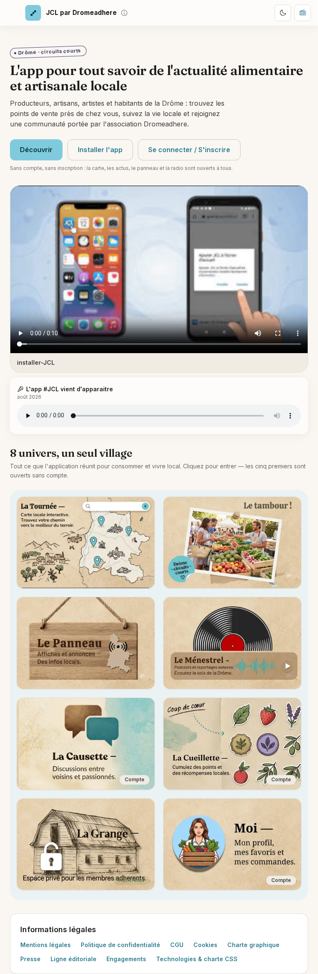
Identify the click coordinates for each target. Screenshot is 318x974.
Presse (30, 958)
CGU (176, 944)
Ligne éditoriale (73, 958)
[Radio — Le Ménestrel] (302, 13)
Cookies (205, 944)
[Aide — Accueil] (124, 13)
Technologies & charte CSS (197, 958)
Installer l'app (100, 149)
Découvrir (36, 149)
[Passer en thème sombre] (283, 13)
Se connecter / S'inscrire (189, 149)
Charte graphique (253, 944)
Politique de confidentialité (120, 944)
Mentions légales (45, 944)
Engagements (126, 958)
